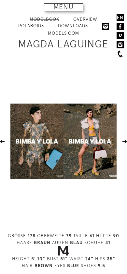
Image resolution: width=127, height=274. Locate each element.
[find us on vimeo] (120, 35)
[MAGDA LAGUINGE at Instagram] (105, 26)
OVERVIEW (85, 19)
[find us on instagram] (120, 44)
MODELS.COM (63, 33)
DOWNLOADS (73, 26)
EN (120, 17)
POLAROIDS (31, 26)
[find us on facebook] (120, 26)
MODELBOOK (44, 19)
